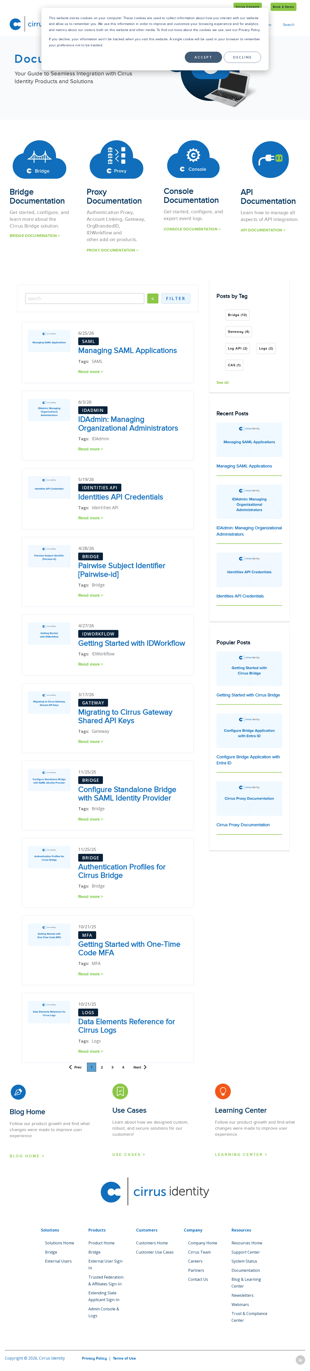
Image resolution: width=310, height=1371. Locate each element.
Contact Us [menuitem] (198, 1279)
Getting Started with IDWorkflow (131, 643)
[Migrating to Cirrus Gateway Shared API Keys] (49, 703)
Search (288, 24)
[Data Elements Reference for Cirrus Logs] (49, 1013)
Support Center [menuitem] (246, 1252)
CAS (234, 365)
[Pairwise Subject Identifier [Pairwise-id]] (49, 557)
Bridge (237, 315)
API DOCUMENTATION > (263, 230)
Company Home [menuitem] (202, 1243)
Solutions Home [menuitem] (59, 1243)
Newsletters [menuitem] (243, 1295)
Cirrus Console (247, 6)
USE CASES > (129, 1154)
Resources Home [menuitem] (247, 1243)
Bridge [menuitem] (51, 1252)
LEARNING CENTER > (241, 1154)
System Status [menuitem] (244, 1261)
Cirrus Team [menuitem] (199, 1252)
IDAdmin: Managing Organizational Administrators (128, 424)
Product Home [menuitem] (101, 1243)
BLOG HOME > (27, 1156)
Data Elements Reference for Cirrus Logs (126, 1026)
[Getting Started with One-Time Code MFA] (49, 935)
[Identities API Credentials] (49, 488)
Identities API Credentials (120, 497)
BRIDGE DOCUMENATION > (35, 236)
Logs (266, 348)
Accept (203, 57)
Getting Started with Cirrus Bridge (248, 695)
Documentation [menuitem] (246, 1270)
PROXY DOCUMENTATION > (112, 250)
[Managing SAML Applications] (49, 342)
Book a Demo (283, 6)
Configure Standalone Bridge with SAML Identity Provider (127, 794)
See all (223, 382)
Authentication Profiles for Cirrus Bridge (122, 871)
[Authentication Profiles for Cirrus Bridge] (49, 858)
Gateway (238, 332)
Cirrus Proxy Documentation (243, 824)
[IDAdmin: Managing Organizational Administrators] (49, 411)
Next (137, 1067)
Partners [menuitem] (196, 1270)
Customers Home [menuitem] (152, 1243)
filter (176, 298)
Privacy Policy (94, 1358)
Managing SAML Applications (127, 350)
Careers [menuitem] (195, 1261)
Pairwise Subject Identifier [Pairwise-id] (121, 570)
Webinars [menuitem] (240, 1304)
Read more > (90, 371)
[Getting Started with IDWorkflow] (49, 634)
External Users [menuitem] (58, 1261)
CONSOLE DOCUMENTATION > (192, 229)
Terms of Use (124, 1358)
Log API (238, 348)
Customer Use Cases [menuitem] (155, 1252)
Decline (242, 57)
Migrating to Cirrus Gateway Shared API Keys (125, 716)
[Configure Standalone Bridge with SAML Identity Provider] (49, 781)
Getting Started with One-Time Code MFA (129, 948)
